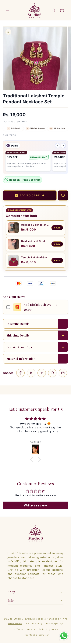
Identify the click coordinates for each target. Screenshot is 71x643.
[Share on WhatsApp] (52, 373)
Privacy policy (54, 623)
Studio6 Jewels (22, 618)
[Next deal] (63, 145)
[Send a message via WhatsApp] (64, 636)
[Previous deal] (57, 145)
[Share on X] (31, 373)
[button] (7, 10)
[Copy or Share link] (41, 373)
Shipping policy (48, 629)
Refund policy (34, 623)
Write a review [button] (35, 505)
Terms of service (26, 629)
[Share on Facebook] (20, 373)
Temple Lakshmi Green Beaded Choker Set (35, 257)
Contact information (37, 635)
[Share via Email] (63, 373)
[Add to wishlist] (63, 195)
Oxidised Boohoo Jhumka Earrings (35, 224)
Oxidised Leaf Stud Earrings (35, 241)
